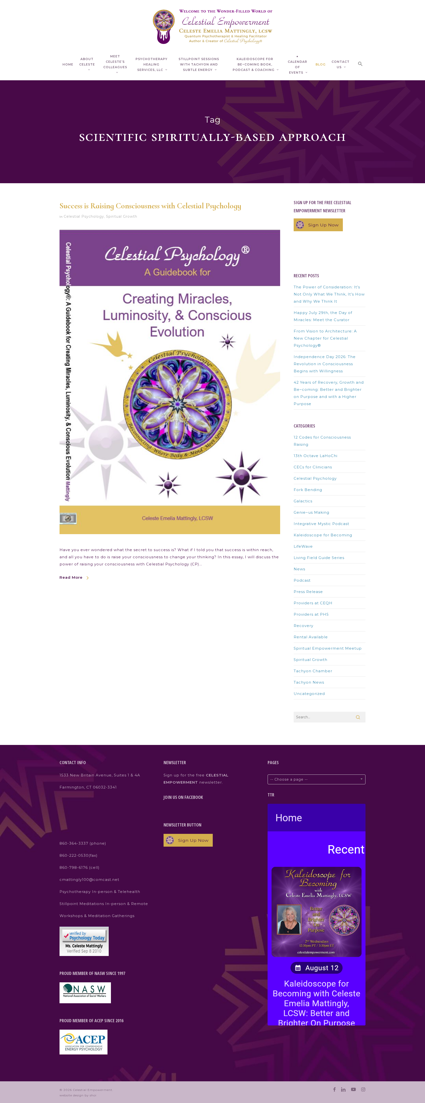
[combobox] (316, 779)
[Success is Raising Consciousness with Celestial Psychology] (170, 542)
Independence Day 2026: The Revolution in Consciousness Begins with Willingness (325, 363)
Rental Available (311, 637)
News (299, 569)
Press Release (308, 591)
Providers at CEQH (313, 603)
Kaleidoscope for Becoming (323, 535)
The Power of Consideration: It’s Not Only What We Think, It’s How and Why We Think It (329, 294)
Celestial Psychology (84, 216)
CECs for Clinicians (313, 467)
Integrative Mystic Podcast (321, 523)
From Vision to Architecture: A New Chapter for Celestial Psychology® (325, 338)
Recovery (303, 625)
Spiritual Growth (121, 216)
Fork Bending (308, 489)
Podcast (302, 580)
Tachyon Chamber (313, 671)
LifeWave (303, 546)
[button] (360, 64)
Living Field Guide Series (319, 557)
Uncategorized (309, 693)
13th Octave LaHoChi (315, 455)
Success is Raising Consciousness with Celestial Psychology (150, 206)
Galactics (303, 501)
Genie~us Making (311, 512)
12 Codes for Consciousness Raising (322, 441)
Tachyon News (309, 682)
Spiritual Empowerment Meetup (328, 648)
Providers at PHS (311, 614)
